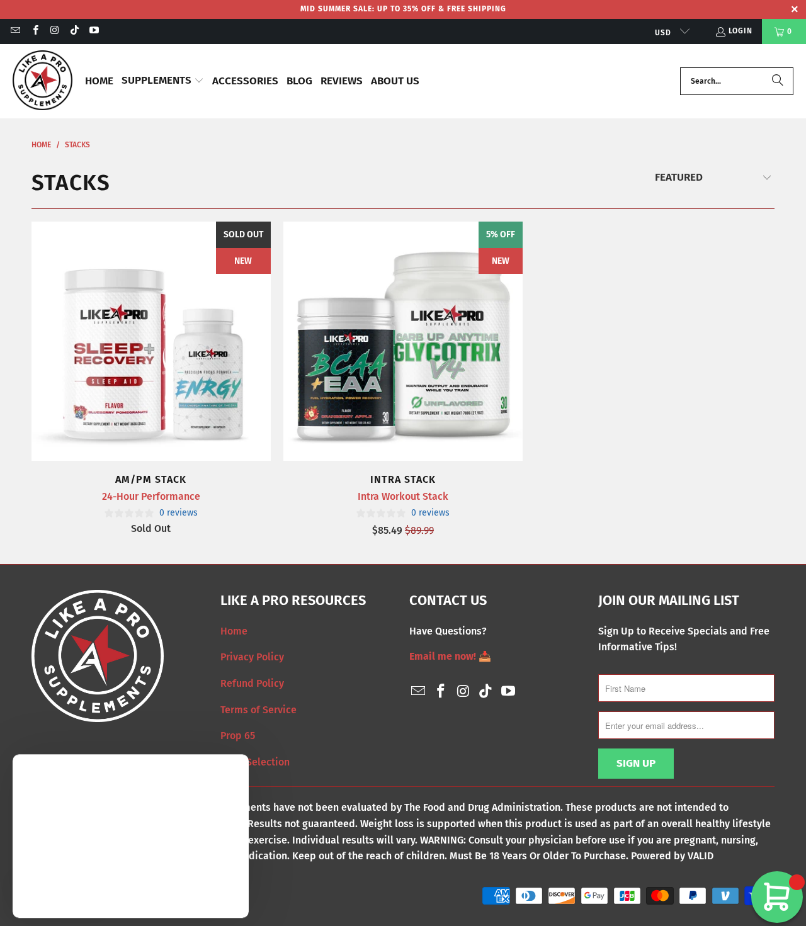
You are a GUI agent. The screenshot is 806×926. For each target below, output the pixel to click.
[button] (163, 81)
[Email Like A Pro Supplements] (14, 31)
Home (233, 631)
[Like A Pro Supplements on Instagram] (54, 31)
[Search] (777, 81)
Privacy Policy (252, 657)
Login (740, 30)
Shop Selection (255, 762)
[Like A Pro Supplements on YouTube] (93, 31)
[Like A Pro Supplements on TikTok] (74, 31)
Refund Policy (252, 683)
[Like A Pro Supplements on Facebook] (34, 31)
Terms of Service (258, 710)
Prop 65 (237, 736)
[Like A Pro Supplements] (42, 81)
